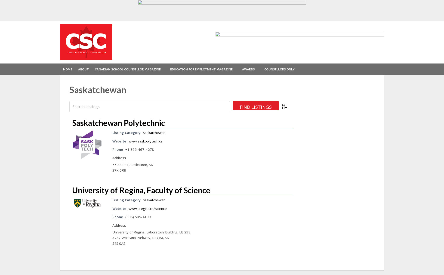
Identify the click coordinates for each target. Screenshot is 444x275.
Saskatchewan (154, 132)
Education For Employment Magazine (201, 69)
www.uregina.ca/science (148, 208)
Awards (248, 69)
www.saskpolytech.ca (146, 141)
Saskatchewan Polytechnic (118, 122)
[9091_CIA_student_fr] (300, 41)
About (83, 69)
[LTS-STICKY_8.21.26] (222, 10)
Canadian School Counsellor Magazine (128, 69)
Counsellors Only (279, 69)
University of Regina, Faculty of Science (141, 190)
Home (67, 69)
